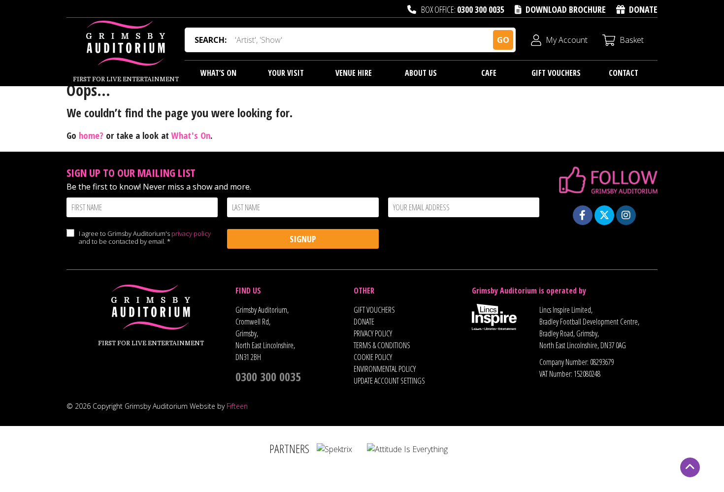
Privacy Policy (373, 333)
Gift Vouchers (556, 72)
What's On (190, 135)
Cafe (488, 72)
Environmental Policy (385, 368)
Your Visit (286, 72)
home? (91, 135)
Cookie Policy (373, 357)
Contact (623, 72)
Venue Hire (353, 72)
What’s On (218, 72)
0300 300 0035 (480, 9)
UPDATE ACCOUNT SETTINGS (389, 380)
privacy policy (191, 233)
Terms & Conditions (382, 345)
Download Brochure (566, 9)
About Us (421, 72)
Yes (70, 242)
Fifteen (237, 406)
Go (503, 39)
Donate (643, 9)
